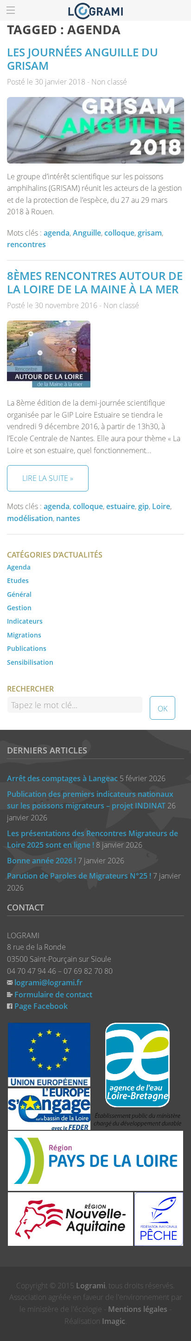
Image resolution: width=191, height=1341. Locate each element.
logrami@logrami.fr (48, 982)
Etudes (18, 580)
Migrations (24, 635)
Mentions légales (137, 1309)
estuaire (120, 506)
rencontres (26, 244)
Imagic (113, 1321)
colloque (119, 233)
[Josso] (95, 10)
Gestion (19, 607)
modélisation (30, 518)
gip (143, 506)
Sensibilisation (30, 662)
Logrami (90, 1285)
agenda (57, 233)
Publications (26, 648)
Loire (161, 506)
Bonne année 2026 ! (41, 861)
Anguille (87, 233)
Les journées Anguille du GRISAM (82, 58)
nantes (68, 518)
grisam (150, 233)
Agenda (19, 567)
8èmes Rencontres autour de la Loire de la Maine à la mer (95, 282)
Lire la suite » (47, 478)
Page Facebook (41, 1006)
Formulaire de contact (53, 994)
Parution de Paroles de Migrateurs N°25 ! (79, 876)
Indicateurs (25, 621)
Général (19, 594)
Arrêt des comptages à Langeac (62, 778)
